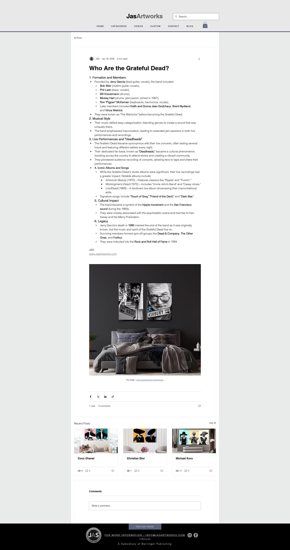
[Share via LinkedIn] (105, 396)
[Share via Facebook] (90, 396)
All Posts (78, 37)
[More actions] (199, 59)
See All (212, 423)
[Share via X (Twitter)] (98, 396)
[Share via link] (112, 396)
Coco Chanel (86, 458)
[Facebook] (195, 535)
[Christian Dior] (145, 441)
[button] (119, 26)
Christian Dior (136, 458)
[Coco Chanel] (96, 441)
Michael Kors (184, 458)
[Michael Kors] (194, 441)
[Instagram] (189, 535)
